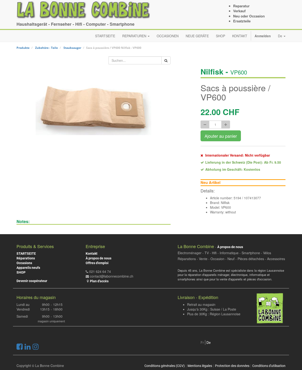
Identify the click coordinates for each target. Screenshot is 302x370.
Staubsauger (72, 48)
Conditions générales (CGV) (164, 366)
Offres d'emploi (97, 263)
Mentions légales (200, 366)
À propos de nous (98, 258)
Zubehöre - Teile (46, 48)
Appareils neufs (28, 268)
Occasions (24, 263)
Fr (202, 342)
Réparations (26, 258)
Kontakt (91, 253)
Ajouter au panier (221, 136)
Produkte (23, 48)
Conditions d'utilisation (268, 366)
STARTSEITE (26, 253)
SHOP (21, 272)
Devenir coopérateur (32, 281)
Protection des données (232, 366)
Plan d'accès (99, 281)
